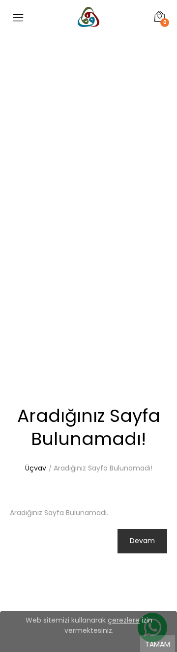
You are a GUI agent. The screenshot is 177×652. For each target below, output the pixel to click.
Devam (142, 541)
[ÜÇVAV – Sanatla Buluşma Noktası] (88, 30)
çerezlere (124, 620)
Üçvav (35, 468)
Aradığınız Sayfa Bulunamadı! (103, 468)
